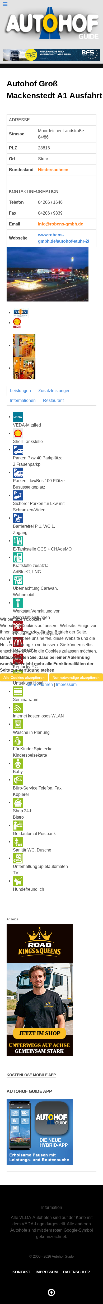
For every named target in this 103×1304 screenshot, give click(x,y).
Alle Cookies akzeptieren (24, 677)
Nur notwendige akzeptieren (76, 677)
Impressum (66, 684)
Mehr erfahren (40, 684)
